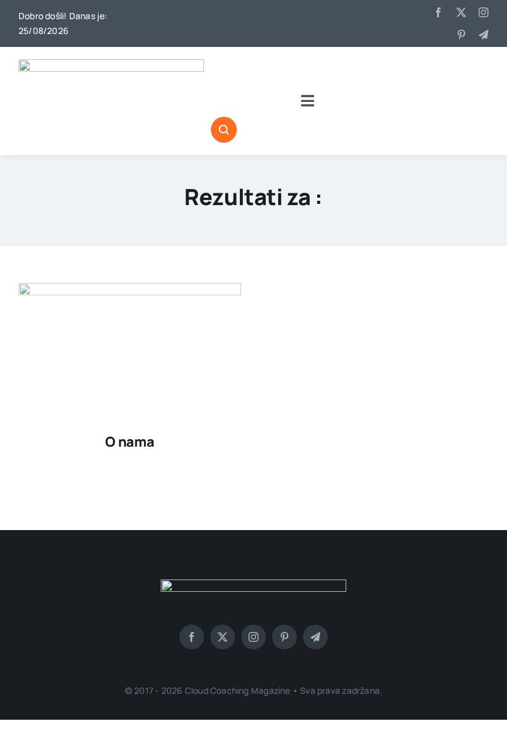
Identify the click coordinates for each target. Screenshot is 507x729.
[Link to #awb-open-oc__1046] (224, 130)
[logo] (111, 64)
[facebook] (438, 12)
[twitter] (461, 12)
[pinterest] (461, 35)
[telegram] (483, 35)
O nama (130, 441)
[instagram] (483, 12)
